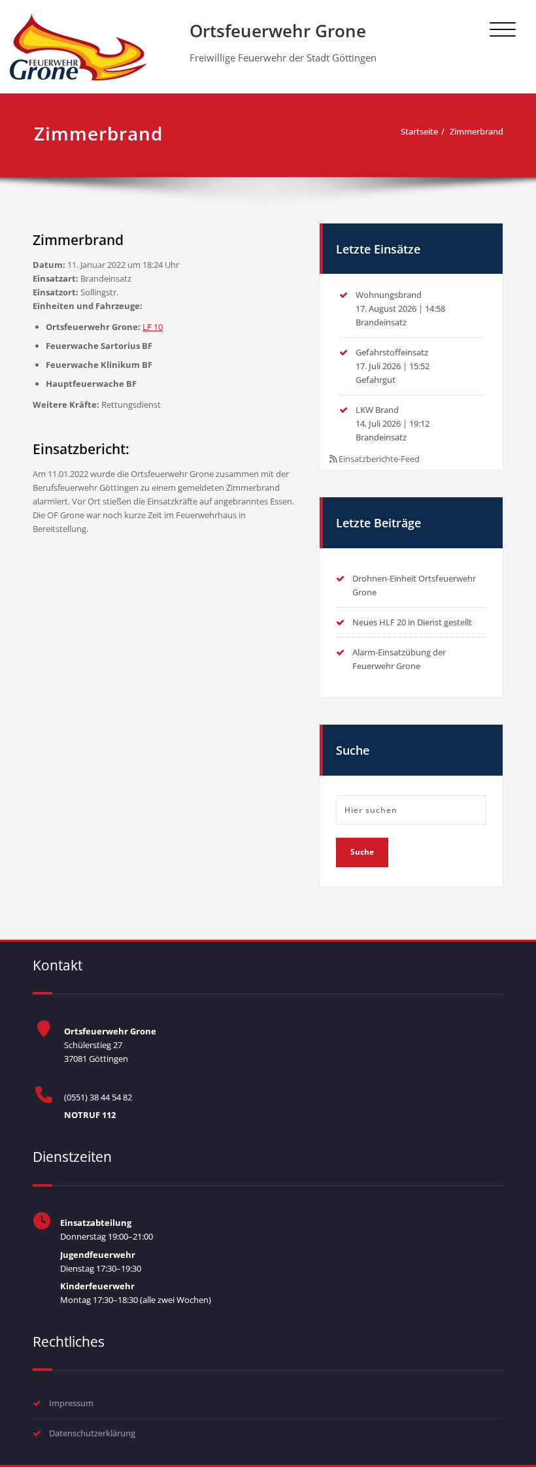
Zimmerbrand (476, 131)
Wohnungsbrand (389, 295)
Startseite (419, 131)
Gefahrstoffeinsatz (392, 352)
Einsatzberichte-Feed (379, 459)
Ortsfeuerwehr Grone (278, 30)
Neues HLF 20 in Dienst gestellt (412, 622)
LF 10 (152, 327)
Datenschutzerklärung (92, 1433)
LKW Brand (377, 410)
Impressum (71, 1403)
